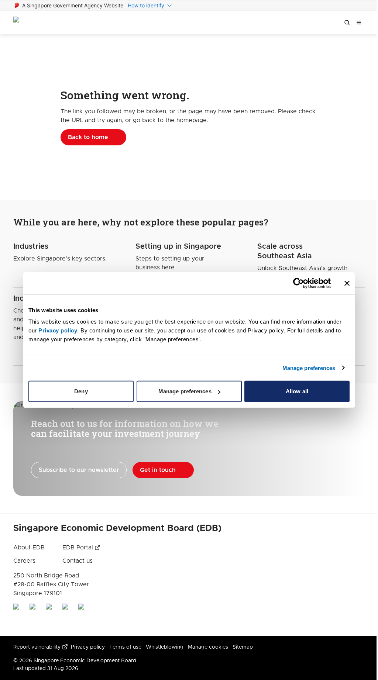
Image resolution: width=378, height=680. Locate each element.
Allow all (297, 391)
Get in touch (158, 470)
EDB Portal (77, 547)
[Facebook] (51, 615)
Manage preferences (309, 368)
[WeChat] (83, 615)
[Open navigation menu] (359, 22)
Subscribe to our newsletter (79, 470)
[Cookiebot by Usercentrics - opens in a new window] (298, 283)
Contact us (77, 561)
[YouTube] (67, 615)
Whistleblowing (164, 647)
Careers (24, 561)
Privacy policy (88, 647)
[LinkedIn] (18, 615)
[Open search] (347, 22)
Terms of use (125, 647)
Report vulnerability (37, 647)
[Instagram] (35, 615)
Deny (80, 391)
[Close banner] (347, 283)
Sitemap (243, 647)
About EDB (29, 547)
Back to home (88, 137)
